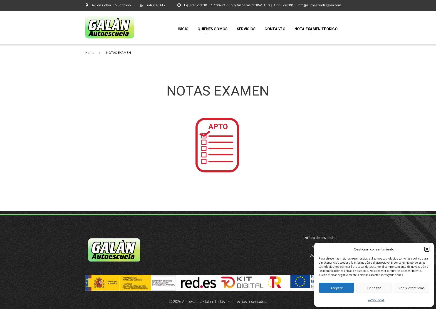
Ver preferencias (412, 288)
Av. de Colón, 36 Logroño (111, 5)
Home (89, 52)
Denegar (374, 288)
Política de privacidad (320, 237)
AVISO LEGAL (376, 300)
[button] (427, 249)
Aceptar (336, 288)
